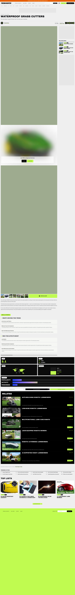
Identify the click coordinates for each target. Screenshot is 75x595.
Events (29, 3)
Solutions (25, 3)
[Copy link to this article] (66, 23)
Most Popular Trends (18, 466)
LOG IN (24, 161)
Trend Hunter (3, 14)
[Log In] (59, 3)
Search (55, 3)
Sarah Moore (7, 22)
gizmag (61, 23)
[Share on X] (71, 23)
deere (63, 23)
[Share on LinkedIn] (68, 23)
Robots (8, 14)
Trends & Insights (18, 3)
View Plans (63, 3)
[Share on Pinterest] (73, 23)
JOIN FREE (30, 161)
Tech (6, 14)
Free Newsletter (70, 3)
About (33, 3)
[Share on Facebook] (70, 23)
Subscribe (69, 511)
